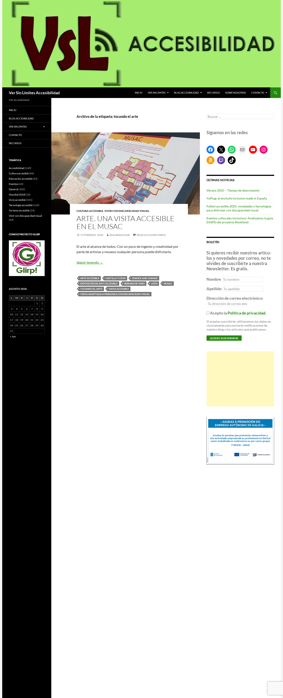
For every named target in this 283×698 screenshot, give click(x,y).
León (154, 283)
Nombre (214, 279)
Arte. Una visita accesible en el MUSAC (125, 222)
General (13, 189)
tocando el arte (91, 288)
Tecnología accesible (21, 205)
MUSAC (168, 283)
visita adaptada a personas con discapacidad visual (115, 294)
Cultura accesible (89, 211)
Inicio (138, 92)
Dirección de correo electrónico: (235, 298)
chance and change (145, 278)
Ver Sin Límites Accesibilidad (34, 92)
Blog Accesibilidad (186, 92)
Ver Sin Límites (157, 92)
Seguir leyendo (89, 262)
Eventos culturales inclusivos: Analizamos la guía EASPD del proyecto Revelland (240, 220)
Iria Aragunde (119, 235)
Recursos (213, 92)
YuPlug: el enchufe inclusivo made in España (237, 198)
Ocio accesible (17, 199)
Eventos (13, 184)
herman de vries (134, 283)
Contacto (257, 92)
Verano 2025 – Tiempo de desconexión (233, 190)
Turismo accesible (19, 210)
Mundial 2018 (17, 194)
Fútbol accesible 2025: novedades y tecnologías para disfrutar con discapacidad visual (239, 208)
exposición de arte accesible (99, 283)
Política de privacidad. (247, 312)
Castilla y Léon (115, 278)
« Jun (13, 336)
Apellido (214, 288)
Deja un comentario (151, 235)
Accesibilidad (16, 168)
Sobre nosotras (235, 92)
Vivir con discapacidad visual (126, 211)
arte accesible (89, 278)
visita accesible (119, 288)
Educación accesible (20, 178)
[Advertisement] (240, 378)
